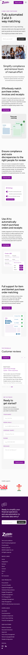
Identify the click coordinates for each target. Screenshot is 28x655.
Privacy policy (5, 545)
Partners (4, 564)
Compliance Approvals (7, 615)
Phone (5, 438)
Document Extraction (7, 629)
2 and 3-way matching (7, 618)
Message (6, 446)
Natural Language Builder (8, 636)
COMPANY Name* (8, 430)
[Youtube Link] (2, 648)
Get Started (6, 110)
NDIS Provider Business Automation (11, 604)
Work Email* (7, 422)
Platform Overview (6, 627)
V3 (2, 573)
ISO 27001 (4, 611)
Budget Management (7, 592)
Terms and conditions (7, 540)
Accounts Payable (6, 585)
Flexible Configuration (7, 639)
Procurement (5, 582)
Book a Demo (18, 2)
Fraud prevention (6, 613)
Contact (4, 568)
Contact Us (6, 357)
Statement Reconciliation (8, 590)
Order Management (7, 601)
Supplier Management (7, 594)
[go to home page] (10, 534)
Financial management (7, 620)
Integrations (5, 561)
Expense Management (7, 587)
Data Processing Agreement (9, 543)
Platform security (6, 547)
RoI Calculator (5, 575)
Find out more (6, 177)
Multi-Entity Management (8, 634)
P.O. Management (6, 597)
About (3, 566)
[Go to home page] (8, 2)
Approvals (4, 632)
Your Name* (7, 414)
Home (3, 559)
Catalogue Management (8, 599)
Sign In (3, 571)
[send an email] (2, 646)
